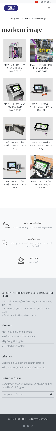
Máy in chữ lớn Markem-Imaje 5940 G (41, 184)
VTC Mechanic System (13, 346)
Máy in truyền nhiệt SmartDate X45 (15, 145)
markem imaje (40, 18)
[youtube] (24, 425)
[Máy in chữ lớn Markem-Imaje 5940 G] (41, 166)
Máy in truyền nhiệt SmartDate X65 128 (41, 106)
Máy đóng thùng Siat (13, 341)
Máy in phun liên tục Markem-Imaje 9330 (15, 106)
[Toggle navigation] (49, 8)
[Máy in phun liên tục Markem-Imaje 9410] (41, 50)
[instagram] (32, 425)
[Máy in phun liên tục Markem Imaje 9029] (14, 50)
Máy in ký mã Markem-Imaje (17, 331)
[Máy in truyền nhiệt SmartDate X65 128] (41, 89)
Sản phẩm (26, 18)
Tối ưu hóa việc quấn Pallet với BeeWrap (23, 367)
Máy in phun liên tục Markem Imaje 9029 (15, 68)
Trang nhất (14, 18)
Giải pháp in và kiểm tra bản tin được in (23, 362)
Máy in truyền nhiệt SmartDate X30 (41, 145)
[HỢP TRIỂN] (11, 8)
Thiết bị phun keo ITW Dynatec (18, 336)
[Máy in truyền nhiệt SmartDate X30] (41, 128)
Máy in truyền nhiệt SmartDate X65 (15, 184)
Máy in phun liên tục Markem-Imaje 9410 (41, 68)
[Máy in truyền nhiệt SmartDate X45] (14, 128)
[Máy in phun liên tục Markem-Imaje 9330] (14, 89)
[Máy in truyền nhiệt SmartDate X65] (14, 166)
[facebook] (28, 425)
